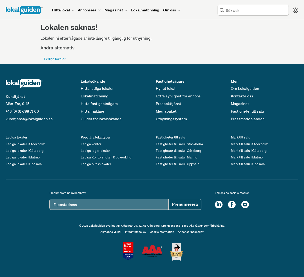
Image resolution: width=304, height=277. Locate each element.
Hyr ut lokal (165, 88)
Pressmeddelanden (248, 118)
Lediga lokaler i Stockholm (25, 144)
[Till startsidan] (24, 10)
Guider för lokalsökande (101, 118)
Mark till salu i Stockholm (249, 144)
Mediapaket (166, 111)
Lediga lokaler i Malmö (23, 157)
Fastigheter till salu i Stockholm (179, 144)
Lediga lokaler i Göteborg (24, 150)
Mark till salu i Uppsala (248, 164)
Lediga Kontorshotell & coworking (106, 157)
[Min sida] (295, 10)
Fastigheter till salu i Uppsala (178, 164)
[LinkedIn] (219, 204)
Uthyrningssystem (171, 118)
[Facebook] (232, 204)
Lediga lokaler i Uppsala (24, 164)
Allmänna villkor (110, 232)
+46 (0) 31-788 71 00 (22, 111)
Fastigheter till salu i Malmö (176, 157)
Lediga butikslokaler (96, 164)
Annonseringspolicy (191, 232)
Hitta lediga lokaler (97, 88)
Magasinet (240, 103)
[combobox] (256, 10)
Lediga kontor (91, 144)
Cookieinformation (162, 232)
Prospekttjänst (168, 103)
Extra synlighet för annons (178, 96)
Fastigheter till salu (247, 111)
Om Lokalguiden (245, 88)
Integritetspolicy (135, 232)
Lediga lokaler (55, 59)
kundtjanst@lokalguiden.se (29, 118)
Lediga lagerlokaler (95, 150)
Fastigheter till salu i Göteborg (178, 150)
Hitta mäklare (92, 111)
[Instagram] (245, 204)
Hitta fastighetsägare (99, 103)
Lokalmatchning (94, 96)
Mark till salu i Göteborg (248, 150)
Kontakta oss (242, 96)
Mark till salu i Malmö (247, 157)
